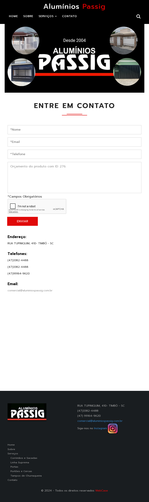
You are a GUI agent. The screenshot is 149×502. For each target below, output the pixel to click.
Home (11, 445)
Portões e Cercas (20, 471)
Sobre (11, 449)
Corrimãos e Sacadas (22, 458)
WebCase (101, 490)
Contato (12, 480)
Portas (13, 467)
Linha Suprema (18, 462)
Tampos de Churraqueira (25, 475)
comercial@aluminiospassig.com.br (30, 290)
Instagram (101, 428)
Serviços (13, 453)
